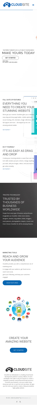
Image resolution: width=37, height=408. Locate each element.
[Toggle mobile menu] (33, 5)
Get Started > (6, 130)
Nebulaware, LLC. (26, 398)
